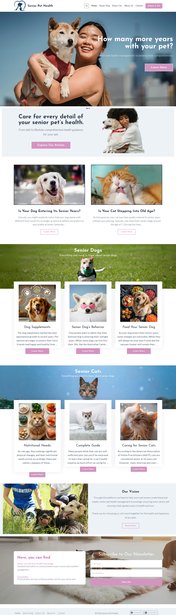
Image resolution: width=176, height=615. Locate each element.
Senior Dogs (88, 250)
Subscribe (126, 582)
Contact (139, 6)
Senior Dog (104, 6)
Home (94, 6)
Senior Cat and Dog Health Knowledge (35, 564)
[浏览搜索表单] (86, 6)
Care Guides (22, 577)
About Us (128, 6)
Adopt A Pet (154, 6)
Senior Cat (117, 6)
